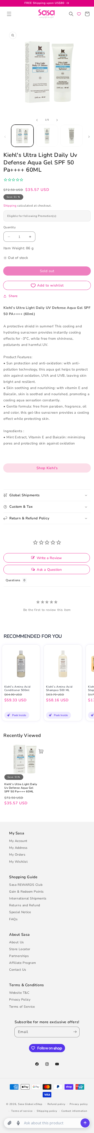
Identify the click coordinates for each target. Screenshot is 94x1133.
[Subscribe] (74, 1032)
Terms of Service (22, 1006)
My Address (18, 848)
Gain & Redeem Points (26, 891)
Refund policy (56, 1104)
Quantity (9, 227)
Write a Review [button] (49, 558)
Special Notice (20, 912)
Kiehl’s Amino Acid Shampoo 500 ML (59, 688)
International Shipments (28, 898)
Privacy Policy (19, 999)
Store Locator (19, 949)
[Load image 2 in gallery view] (47, 136)
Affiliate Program (22, 963)
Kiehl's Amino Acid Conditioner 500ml (17, 688)
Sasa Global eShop (30, 1104)
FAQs (13, 919)
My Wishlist (18, 862)
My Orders (17, 854)
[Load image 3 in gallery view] (71, 136)
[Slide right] (57, 120)
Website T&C (19, 993)
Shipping (10, 206)
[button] (9, 14)
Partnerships (19, 956)
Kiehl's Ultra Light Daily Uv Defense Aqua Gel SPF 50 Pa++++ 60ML (20, 788)
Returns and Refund (24, 905)
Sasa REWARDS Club (25, 885)
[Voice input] (18, 1123)
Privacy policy (79, 1104)
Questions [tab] (13, 580)
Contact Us (17, 969)
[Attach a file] (9, 1123)
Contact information (74, 1111)
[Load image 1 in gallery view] (22, 136)
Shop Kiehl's (47, 468)
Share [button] (13, 296)
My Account (18, 841)
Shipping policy (47, 1111)
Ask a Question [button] (49, 569)
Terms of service (21, 1111)
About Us (16, 942)
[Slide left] (37, 120)
